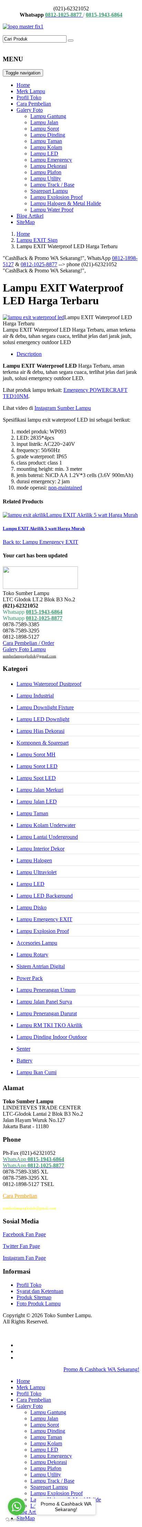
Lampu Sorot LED (37, 766)
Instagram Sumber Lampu (62, 408)
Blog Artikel (30, 216)
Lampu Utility (45, 178)
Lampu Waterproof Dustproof (49, 684)
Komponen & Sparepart (43, 743)
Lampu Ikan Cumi (37, 1072)
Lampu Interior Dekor (40, 849)
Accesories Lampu (37, 943)
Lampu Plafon (45, 172)
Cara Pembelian (34, 104)
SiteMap (26, 222)
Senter (23, 1049)
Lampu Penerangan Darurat (47, 1013)
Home (23, 85)
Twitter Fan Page (21, 1246)
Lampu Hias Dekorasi (40, 731)
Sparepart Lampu (49, 191)
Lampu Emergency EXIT (44, 919)
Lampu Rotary (32, 955)
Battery (24, 1060)
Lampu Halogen (34, 860)
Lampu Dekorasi (48, 166)
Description (29, 354)
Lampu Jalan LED (37, 802)
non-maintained (65, 488)
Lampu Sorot (44, 129)
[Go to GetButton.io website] (17, 1520)
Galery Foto (30, 110)
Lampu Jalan (44, 122)
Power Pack (30, 978)
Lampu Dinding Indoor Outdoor (52, 1037)
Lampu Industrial (35, 696)
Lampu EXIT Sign (37, 240)
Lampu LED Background (45, 896)
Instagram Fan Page (24, 1258)
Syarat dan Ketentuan (40, 1291)
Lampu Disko (32, 907)
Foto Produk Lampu (39, 1303)
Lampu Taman (46, 141)
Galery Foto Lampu (24, 649)
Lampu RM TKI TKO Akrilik (49, 1025)
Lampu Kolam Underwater (46, 825)
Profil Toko (29, 97)
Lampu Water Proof (51, 210)
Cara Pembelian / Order (28, 643)
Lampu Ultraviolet (37, 872)
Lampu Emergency (51, 160)
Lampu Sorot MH (36, 754)
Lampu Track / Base (52, 185)
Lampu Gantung (48, 116)
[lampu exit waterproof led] (33, 317)
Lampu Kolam (46, 147)
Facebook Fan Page (24, 1234)
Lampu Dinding (47, 135)
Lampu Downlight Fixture (45, 707)
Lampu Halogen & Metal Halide (65, 203)
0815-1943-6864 (44, 612)
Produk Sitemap (34, 1297)
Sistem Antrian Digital (41, 966)
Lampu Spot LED (36, 778)
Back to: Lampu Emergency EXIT (40, 542)
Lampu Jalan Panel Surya (44, 1002)
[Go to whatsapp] (16, 1506)
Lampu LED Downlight (43, 719)
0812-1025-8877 (39, 264)
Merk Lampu (31, 91)
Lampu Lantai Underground (47, 837)
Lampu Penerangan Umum (46, 990)
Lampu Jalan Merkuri (40, 790)
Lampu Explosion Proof (56, 197)
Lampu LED (44, 153)
